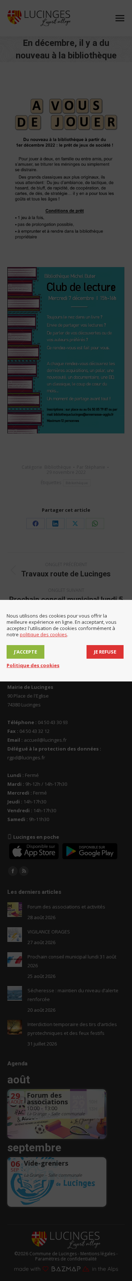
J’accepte (25, 651)
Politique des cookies (33, 665)
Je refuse (105, 651)
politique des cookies (43, 634)
